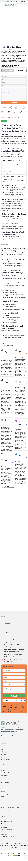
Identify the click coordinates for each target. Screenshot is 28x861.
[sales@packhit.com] (6, 824)
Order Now (20, 70)
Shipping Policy (4, 757)
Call (7, 700)
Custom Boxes (4, 770)
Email (23, 1)
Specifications (12, 121)
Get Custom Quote (7, 70)
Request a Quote (4, 751)
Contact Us (3, 752)
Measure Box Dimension (6, 809)
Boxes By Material (5, 775)
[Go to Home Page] (9, 5)
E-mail (23, 700)
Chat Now (17, 1)
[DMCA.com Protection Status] (16, 855)
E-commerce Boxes (5, 794)
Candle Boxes (4, 796)
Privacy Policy (4, 117)
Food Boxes (3, 789)
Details (4, 121)
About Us (3, 749)
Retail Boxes (3, 788)
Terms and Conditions (5, 759)
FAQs (20, 121)
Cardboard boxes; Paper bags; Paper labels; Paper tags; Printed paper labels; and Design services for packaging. (14, 845)
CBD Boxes (3, 793)
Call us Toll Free (8, 1)
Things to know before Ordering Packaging (10, 807)
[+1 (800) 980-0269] (6, 821)
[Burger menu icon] (2, 4)
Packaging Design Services (7, 777)
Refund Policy (4, 756)
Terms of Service (14, 117)
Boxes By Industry (5, 772)
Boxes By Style (4, 773)
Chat (15, 700)
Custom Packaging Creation (7, 810)
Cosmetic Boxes (4, 791)
